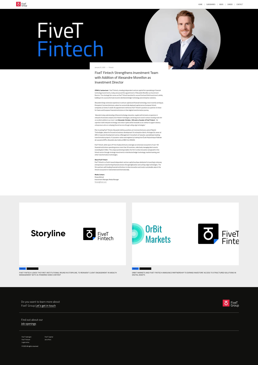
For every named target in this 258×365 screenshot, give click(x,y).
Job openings (28, 324)
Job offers (48, 339)
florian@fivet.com (101, 182)
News (221, 4)
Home (200, 4)
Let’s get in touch (46, 306)
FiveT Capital (49, 337)
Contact (240, 4)
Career (230, 4)
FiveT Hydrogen (26, 337)
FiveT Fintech (26, 339)
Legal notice (25, 342)
